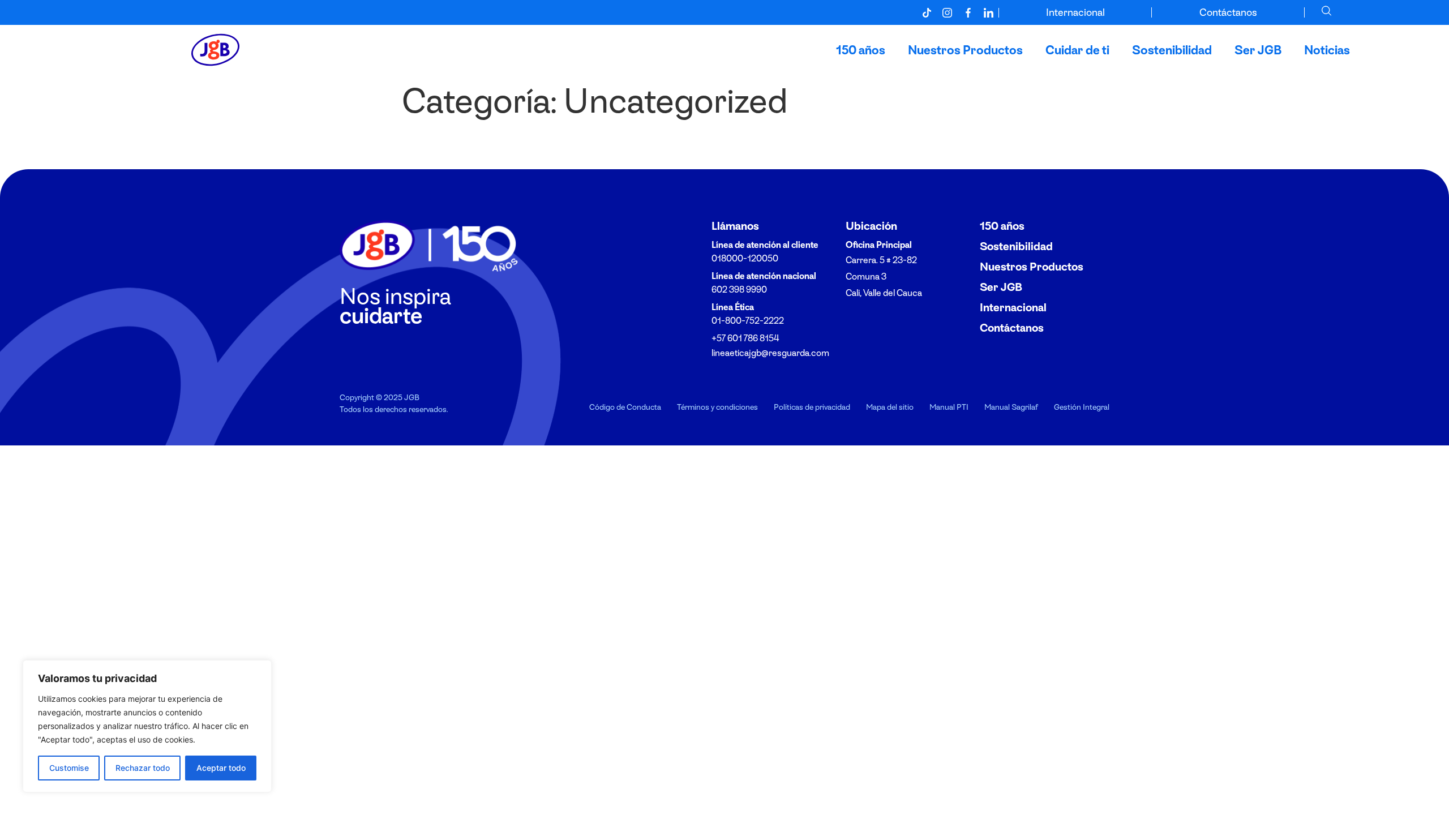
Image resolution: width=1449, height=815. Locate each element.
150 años (860, 49)
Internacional (1075, 12)
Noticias (1327, 49)
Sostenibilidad (1172, 49)
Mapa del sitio (890, 406)
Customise (69, 768)
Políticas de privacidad (812, 406)
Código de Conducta (625, 406)
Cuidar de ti (1077, 49)
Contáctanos (1228, 12)
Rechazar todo (142, 768)
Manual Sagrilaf (1011, 406)
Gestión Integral (1081, 406)
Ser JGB (1257, 49)
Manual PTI (948, 406)
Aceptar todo (221, 768)
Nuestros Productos (965, 49)
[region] (147, 726)
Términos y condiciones (717, 406)
